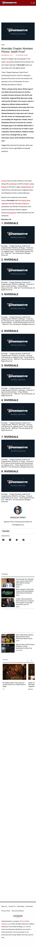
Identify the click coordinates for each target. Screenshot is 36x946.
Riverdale (6, 531)
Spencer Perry (23, 55)
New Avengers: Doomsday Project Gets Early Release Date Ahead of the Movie (25, 591)
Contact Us (12, 906)
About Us (4, 906)
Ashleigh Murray (26, 187)
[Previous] (27, 660)
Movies (30, 689)
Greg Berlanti (11, 213)
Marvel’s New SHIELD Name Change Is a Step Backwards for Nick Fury (25, 646)
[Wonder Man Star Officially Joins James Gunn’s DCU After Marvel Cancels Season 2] (8, 582)
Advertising (20, 906)
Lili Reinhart (13, 184)
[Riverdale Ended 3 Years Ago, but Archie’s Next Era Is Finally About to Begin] (14, 672)
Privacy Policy (5, 911)
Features (19, 650)
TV (3, 689)
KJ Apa (3, 181)
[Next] (31, 660)
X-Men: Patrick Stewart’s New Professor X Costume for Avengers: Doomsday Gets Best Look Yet (25, 601)
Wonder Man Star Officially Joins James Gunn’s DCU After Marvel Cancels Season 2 (24, 582)
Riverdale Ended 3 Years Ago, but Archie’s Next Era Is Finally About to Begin (14, 684)
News (3, 45)
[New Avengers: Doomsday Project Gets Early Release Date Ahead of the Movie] (8, 592)
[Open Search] (31, 3)
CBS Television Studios (19, 203)
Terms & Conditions (17, 911)
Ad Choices (29, 906)
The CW (8, 62)
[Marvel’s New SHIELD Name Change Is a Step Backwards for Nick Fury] (8, 648)
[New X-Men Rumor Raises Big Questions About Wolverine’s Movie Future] (8, 638)
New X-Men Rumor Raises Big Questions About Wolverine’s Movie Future (24, 636)
